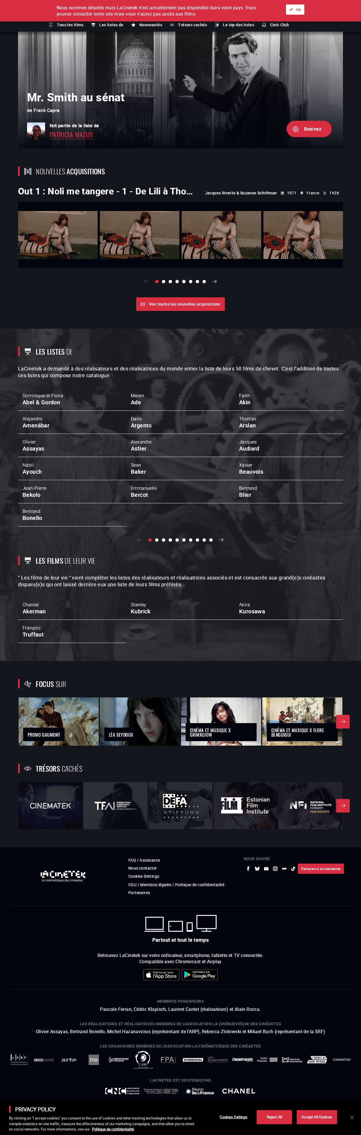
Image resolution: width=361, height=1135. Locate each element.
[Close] (352, 1117)
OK (298, 9)
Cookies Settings (233, 1116)
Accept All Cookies (316, 1116)
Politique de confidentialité (113, 1129)
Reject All (274, 1116)
